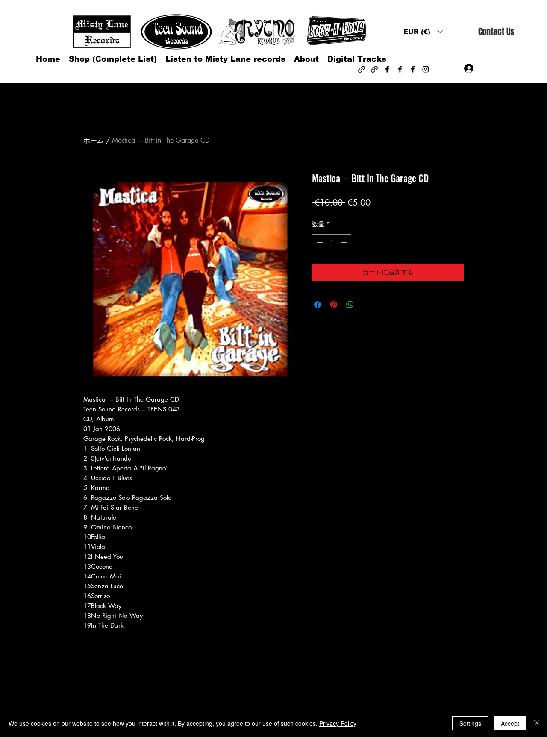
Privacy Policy (337, 723)
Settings (470, 723)
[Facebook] (387, 69)
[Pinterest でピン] (334, 304)
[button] (423, 31)
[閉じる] (537, 723)
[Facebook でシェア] (317, 304)
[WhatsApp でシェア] (350, 304)
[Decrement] (319, 242)
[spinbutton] (332, 242)
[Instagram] (425, 69)
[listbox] (423, 31)
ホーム (93, 140)
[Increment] (344, 242)
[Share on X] (366, 304)
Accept (510, 723)
